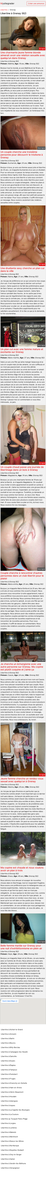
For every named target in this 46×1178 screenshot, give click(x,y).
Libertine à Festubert (9, 1074)
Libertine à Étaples (8, 1065)
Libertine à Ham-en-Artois (11, 1088)
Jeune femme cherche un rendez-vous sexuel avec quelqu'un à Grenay (22, 780)
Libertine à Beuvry (8, 1043)
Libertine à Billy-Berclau (10, 1047)
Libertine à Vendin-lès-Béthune (13, 1163)
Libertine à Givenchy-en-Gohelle (14, 1083)
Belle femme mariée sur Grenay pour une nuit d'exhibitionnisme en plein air (21, 947)
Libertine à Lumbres (9, 1128)
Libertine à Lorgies (8, 1123)
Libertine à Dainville (9, 1056)
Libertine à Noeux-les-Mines (12, 1141)
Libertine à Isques (8, 1105)
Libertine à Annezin (8, 1034)
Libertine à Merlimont (9, 1137)
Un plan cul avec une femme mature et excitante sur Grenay (22, 350)
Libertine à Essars (8, 1061)
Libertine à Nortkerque (10, 1146)
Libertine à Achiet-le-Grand (12, 1029)
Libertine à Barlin (7, 1038)
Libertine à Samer (8, 1159)
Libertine (4, 10)
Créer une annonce (36, 3)
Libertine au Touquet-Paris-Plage (14, 1119)
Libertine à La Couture (10, 1114)
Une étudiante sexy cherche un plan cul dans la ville (22, 269)
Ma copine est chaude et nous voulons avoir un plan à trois (22, 869)
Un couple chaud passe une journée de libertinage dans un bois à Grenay (22, 468)
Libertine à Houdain (8, 1096)
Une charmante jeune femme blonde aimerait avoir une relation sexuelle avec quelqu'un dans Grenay (23, 55)
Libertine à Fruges (8, 1079)
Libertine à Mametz (8, 1132)
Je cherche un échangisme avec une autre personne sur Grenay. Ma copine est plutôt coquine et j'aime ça (22, 667)
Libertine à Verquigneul (10, 1168)
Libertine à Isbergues (9, 1101)
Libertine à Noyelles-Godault (12, 1150)
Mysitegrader (7, 3)
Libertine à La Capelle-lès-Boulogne (15, 1110)
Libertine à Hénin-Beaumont (12, 1092)
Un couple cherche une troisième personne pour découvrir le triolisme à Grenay (22, 155)
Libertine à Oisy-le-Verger (11, 1154)
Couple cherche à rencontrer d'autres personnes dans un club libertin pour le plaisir (22, 576)
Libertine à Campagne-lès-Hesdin (14, 1052)
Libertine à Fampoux (9, 1070)
